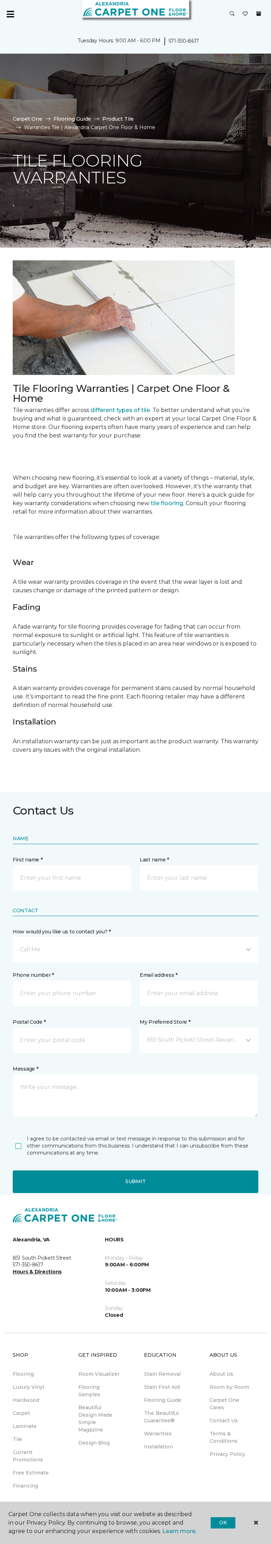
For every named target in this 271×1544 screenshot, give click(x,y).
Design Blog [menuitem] (94, 1443)
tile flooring (167, 503)
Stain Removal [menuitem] (162, 1374)
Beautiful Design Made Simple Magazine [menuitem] (95, 1418)
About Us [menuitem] (221, 1374)
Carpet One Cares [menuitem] (224, 1404)
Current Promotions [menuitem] (28, 1456)
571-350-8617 (184, 41)
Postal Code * (29, 1021)
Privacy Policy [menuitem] (227, 1454)
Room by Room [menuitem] (229, 1387)
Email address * (158, 975)
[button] (232, 14)
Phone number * (33, 975)
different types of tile (120, 410)
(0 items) (258, 13)
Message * (25, 1068)
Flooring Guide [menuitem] (162, 1400)
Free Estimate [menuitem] (31, 1473)
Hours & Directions (37, 1271)
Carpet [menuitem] (21, 1413)
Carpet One (27, 119)
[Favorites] (245, 14)
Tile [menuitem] (17, 1439)
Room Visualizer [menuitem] (99, 1374)
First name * (28, 859)
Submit (135, 1181)
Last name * (154, 859)
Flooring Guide (72, 119)
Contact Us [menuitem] (224, 1420)
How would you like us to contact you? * (62, 931)
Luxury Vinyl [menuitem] (28, 1387)
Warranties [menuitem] (158, 1433)
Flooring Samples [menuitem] (89, 1391)
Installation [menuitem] (158, 1446)
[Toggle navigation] (10, 14)
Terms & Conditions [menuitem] (223, 1437)
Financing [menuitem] (25, 1486)
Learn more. (179, 1531)
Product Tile (118, 119)
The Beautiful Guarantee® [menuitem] (161, 1417)
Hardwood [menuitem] (26, 1400)
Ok (223, 1522)
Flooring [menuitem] (23, 1374)
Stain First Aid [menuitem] (162, 1387)
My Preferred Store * (165, 1021)
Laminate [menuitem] (25, 1426)
